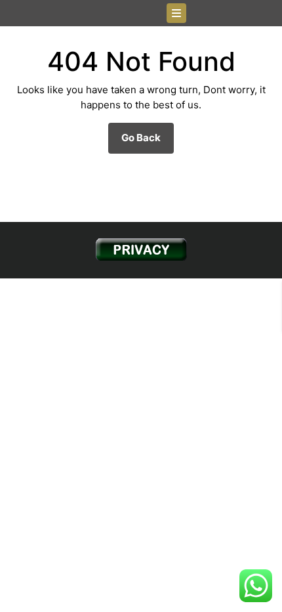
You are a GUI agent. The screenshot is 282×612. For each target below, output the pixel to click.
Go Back (147, 142)
